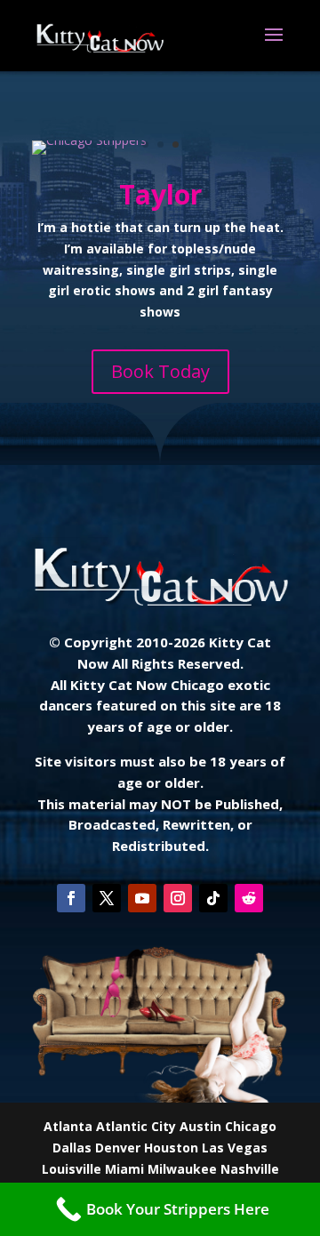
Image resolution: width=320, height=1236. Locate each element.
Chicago (250, 1126)
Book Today (160, 371)
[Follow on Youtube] (142, 898)
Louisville (71, 1168)
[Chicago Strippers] (89, 140)
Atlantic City (136, 1126)
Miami (124, 1168)
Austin (200, 1126)
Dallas (72, 1147)
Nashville (249, 1168)
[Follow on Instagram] (178, 898)
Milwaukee (182, 1168)
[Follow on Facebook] (71, 898)
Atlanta (68, 1126)
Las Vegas (235, 1147)
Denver (117, 1147)
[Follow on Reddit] (249, 898)
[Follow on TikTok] (213, 898)
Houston (171, 1147)
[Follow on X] (106, 898)
